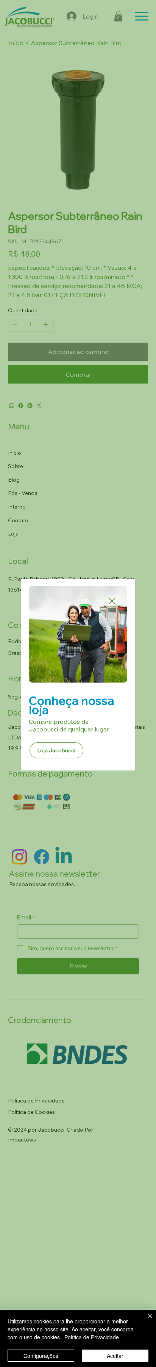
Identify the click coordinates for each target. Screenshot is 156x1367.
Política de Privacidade (91, 1337)
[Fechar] (145, 1320)
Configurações (40, 1355)
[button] (112, 601)
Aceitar (115, 1355)
